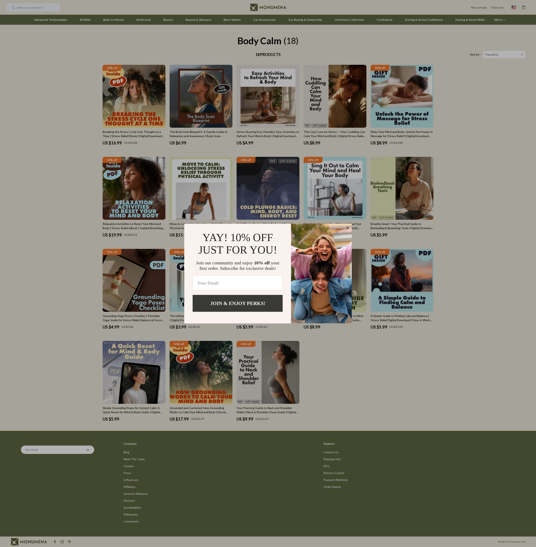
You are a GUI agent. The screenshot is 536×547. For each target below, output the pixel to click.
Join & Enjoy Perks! (237, 303)
